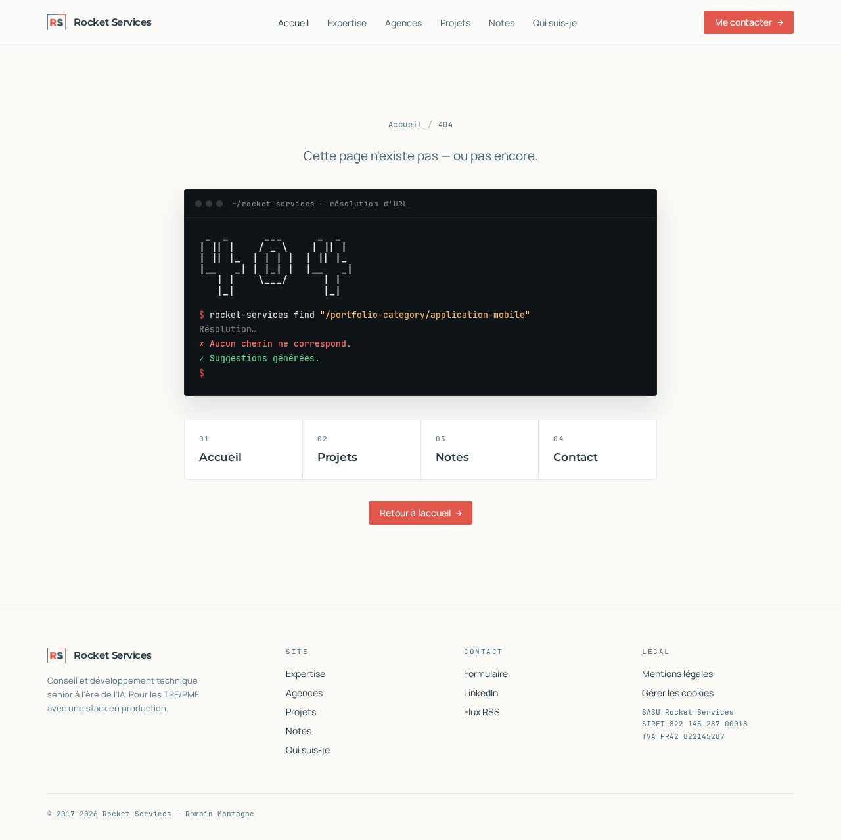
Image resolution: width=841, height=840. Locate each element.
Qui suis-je (555, 22)
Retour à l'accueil (420, 512)
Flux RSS (482, 711)
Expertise (347, 22)
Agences (403, 22)
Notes (501, 22)
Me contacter (749, 22)
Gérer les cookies (678, 692)
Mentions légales (677, 673)
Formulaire (486, 673)
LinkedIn (481, 692)
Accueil (293, 22)
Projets (455, 22)
